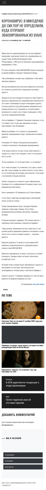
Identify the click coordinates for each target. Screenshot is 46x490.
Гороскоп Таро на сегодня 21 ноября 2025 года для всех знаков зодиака (22, 322)
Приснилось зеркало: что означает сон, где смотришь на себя (19, 371)
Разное (5, 289)
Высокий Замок (38, 284)
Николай (27, 40)
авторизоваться (7, 425)
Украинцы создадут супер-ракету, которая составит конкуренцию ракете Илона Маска (22, 346)
